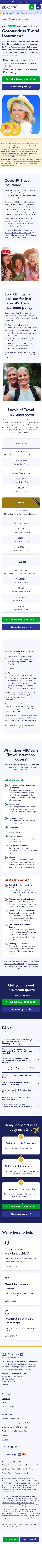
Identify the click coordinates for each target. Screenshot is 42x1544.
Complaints (6, 1435)
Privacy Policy (7, 1473)
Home (4, 19)
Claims (30, 2)
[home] (9, 7)
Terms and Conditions (22, 1473)
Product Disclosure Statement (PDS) (18, 232)
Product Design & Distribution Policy (15, 1431)
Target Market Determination (29, 1505)
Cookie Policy (28, 1469)
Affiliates (5, 1439)
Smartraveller (18, 153)
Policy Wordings (22, 2)
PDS (13, 155)
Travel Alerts (13, 2)
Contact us (36, 2)
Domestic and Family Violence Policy (15, 1427)
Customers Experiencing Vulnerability (15, 1423)
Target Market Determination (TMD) (17, 235)
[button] (38, 7)
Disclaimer (5, 1469)
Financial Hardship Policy (11, 1419)
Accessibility (16, 1469)
